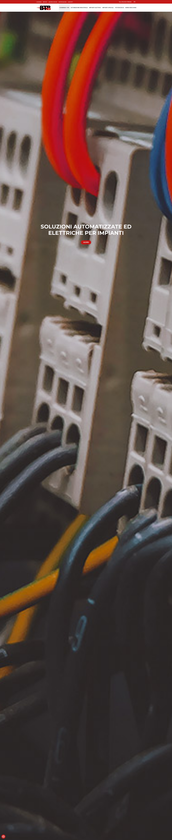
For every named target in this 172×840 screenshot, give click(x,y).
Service (45, 2)
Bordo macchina (130, 7)
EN (134, 2)
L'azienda (38, 2)
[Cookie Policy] (3, 837)
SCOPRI (86, 242)
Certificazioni (62, 2)
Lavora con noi (52, 2)
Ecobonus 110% (64, 7)
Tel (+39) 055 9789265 (125, 2)
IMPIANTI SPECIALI (108, 7)
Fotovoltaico (119, 7)
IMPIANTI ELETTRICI (95, 7)
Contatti (70, 2)
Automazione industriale (79, 7)
